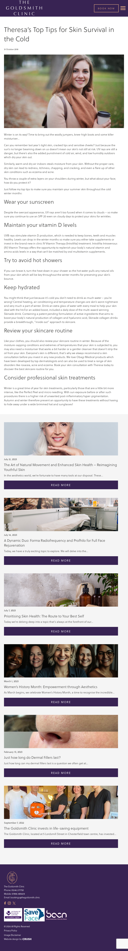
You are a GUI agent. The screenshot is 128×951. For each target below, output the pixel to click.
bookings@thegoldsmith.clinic (25, 897)
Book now (106, 8)
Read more (61, 485)
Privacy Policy (10, 930)
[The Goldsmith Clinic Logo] (24, 8)
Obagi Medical (85, 357)
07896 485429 (18, 893)
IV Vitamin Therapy (54, 243)
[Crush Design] (26, 939)
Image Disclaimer (12, 935)
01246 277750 (18, 890)
